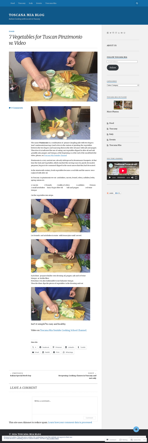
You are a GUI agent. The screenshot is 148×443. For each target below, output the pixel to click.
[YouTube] (122, 32)
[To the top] (136, 429)
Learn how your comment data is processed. (70, 422)
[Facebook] (108, 32)
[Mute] (132, 177)
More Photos (113, 111)
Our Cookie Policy (52, 438)
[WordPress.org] (124, 32)
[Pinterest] (116, 32)
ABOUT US (111, 45)
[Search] (137, 3)
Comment (89, 418)
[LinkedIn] (119, 32)
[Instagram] (113, 32)
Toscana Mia (50, 3)
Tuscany (21, 3)
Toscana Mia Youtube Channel (55, 156)
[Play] (110, 177)
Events (39, 3)
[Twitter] (110, 32)
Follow (113, 67)
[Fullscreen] (136, 177)
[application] (123, 171)
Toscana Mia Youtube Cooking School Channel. (63, 330)
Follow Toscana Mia (117, 57)
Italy (31, 3)
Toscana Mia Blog (27, 15)
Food (13, 3)
